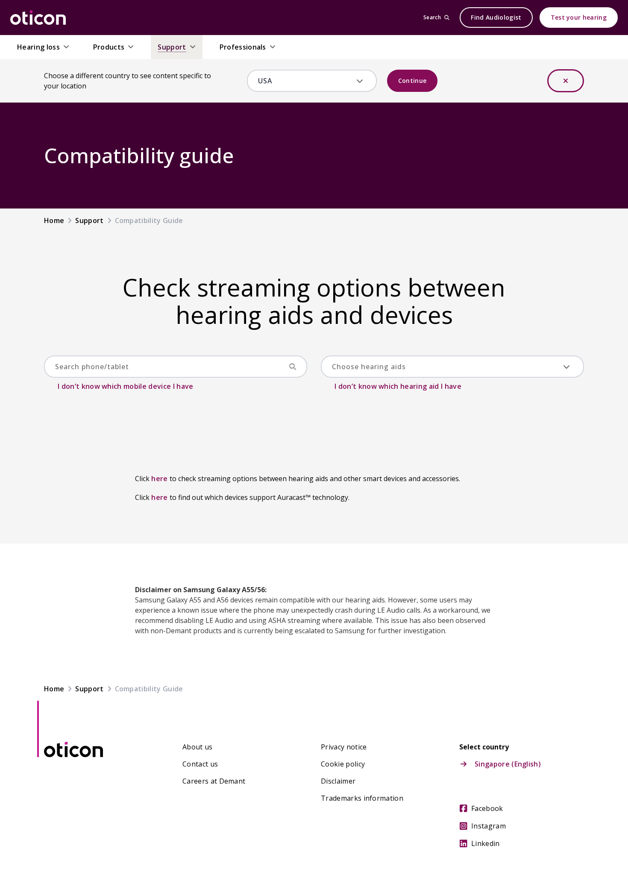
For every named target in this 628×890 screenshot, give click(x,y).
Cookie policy (343, 764)
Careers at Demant (213, 781)
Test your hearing (579, 17)
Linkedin (485, 843)
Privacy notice (344, 747)
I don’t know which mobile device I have (125, 386)
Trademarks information (362, 798)
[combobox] (305, 80)
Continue (412, 80)
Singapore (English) (508, 764)
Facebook (487, 808)
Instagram (488, 826)
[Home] (38, 17)
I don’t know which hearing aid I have (398, 386)
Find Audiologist (496, 17)
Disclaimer (338, 781)
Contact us (200, 764)
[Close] (565, 80)
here (159, 478)
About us (197, 747)
